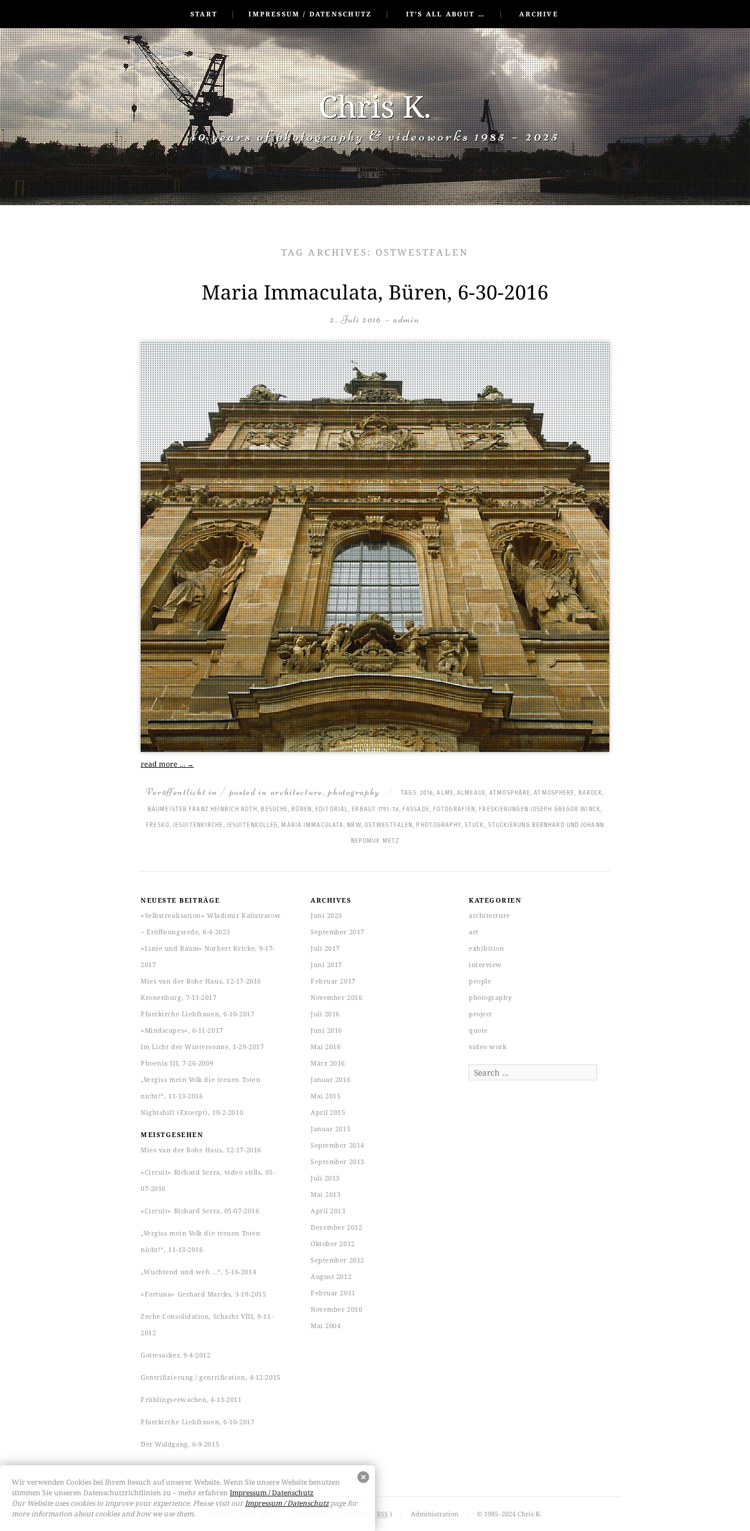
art (474, 931)
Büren (301, 809)
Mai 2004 (325, 1325)
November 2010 (336, 1309)
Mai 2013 (325, 1194)
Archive (538, 13)
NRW (353, 825)
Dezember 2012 (336, 1227)
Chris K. (375, 106)
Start (203, 13)
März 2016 (328, 1063)
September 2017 (337, 931)
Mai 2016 (325, 1046)
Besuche (274, 809)
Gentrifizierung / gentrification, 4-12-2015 (211, 1377)
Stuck (475, 825)
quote (478, 1030)
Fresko (157, 825)
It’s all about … (445, 13)
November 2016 (336, 997)
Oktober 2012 (333, 1243)
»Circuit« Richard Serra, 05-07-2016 (200, 1210)
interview (485, 964)
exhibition (486, 948)
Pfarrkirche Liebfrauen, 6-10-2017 (197, 1013)
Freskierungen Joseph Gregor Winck (539, 809)
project (480, 1013)
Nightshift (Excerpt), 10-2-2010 (192, 1112)
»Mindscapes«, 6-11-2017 (182, 1030)
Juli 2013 (325, 1177)
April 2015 (328, 1112)
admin (406, 319)
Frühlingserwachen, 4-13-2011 (191, 1399)
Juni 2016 (326, 1030)
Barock (590, 793)
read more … (167, 764)
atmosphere (554, 793)
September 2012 (337, 1260)
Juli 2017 (325, 948)
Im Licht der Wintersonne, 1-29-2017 (202, 1046)
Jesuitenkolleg (252, 825)
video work (488, 1046)
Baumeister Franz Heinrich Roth (202, 809)
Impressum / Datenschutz (309, 13)
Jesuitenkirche (198, 825)
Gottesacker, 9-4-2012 (176, 1354)
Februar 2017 (333, 981)
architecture (297, 791)
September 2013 (337, 1161)
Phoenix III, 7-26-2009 (177, 1063)
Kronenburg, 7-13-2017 (179, 997)
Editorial (331, 809)
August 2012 (331, 1276)
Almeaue (471, 793)
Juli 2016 (325, 1013)
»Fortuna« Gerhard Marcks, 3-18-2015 (203, 1294)
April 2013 (328, 1210)
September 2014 (337, 1145)
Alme (445, 793)
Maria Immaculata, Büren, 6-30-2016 (375, 291)
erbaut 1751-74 (375, 809)
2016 (426, 793)
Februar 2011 (333, 1292)
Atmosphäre (509, 793)
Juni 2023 (326, 915)
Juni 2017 (326, 964)
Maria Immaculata (312, 825)
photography (354, 791)
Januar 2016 (330, 1079)
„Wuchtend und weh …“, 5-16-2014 (198, 1271)
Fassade (416, 809)
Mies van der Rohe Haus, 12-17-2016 (201, 981)
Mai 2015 (325, 1095)
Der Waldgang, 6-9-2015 (180, 1444)
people (480, 981)
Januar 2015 (330, 1128)
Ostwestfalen (388, 825)
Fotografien (454, 809)
